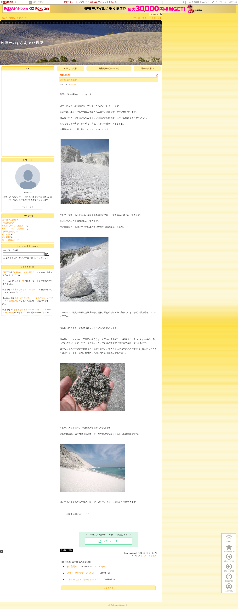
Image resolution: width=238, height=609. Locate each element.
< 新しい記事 (70, 68)
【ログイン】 (155, 18)
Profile (27, 160)
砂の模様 (6, 237)
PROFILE (21, 18)
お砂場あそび (8, 231)
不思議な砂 (7, 223)
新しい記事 (229, 571)
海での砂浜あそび (10, 240)
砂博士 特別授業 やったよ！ (81, 573)
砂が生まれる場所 (68, 80)
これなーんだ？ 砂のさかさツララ (83, 579)
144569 (154, 14)
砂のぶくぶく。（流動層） (14, 228)
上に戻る (229, 591)
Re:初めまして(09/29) (22, 272)
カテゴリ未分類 (9, 220)
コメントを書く (149, 555)
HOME (4, 18)
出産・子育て (38, 2)
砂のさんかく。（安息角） (14, 226)
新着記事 (229, 581)
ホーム (229, 541)
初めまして (20, 281)
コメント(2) (99, 566)
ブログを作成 (221, 2)
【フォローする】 (140, 18)
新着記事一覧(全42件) (109, 68)
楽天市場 (233, 2)
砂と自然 (6, 234)
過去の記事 (229, 561)
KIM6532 (6, 272)
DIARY (12, 18)
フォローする (229, 551)
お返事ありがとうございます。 (24, 289)
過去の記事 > (147, 68)
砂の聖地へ (72, 566)
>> (199, 2)
